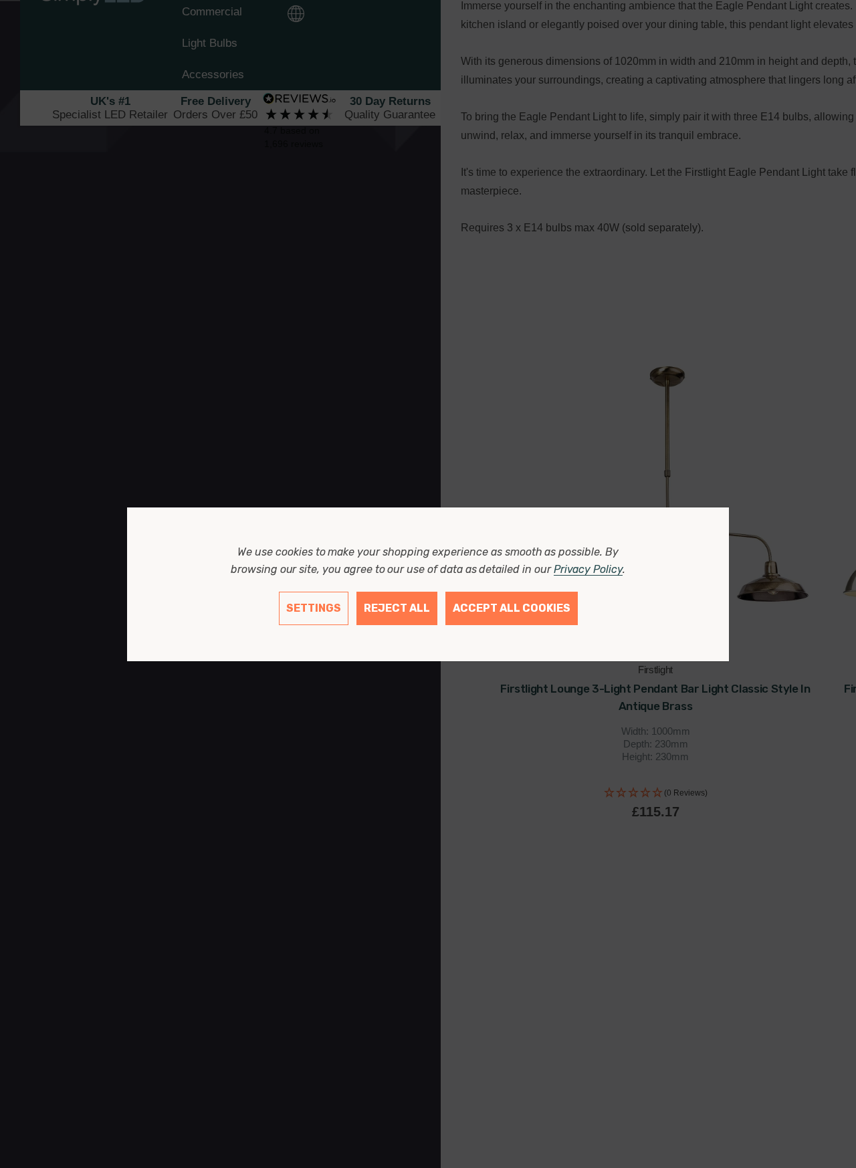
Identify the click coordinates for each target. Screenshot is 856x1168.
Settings (313, 608)
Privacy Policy (588, 569)
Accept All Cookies (511, 608)
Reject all (397, 608)
